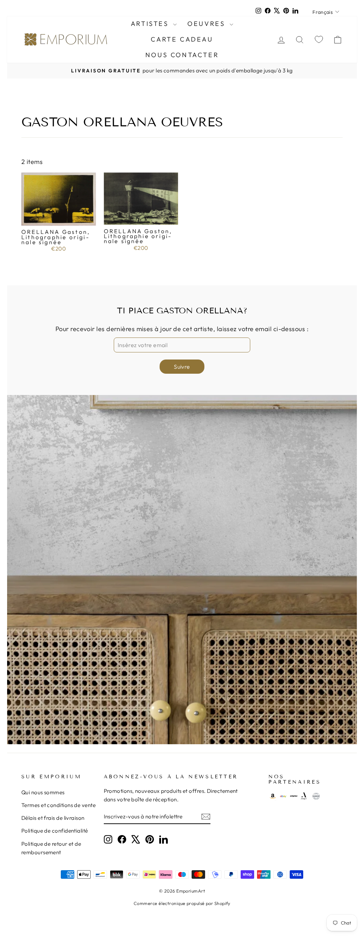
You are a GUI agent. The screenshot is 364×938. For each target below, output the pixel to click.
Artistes (151, 24)
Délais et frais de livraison (53, 817)
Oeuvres (207, 24)
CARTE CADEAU (182, 39)
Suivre (182, 366)
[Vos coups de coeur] (319, 39)
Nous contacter (182, 55)
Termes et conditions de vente (58, 805)
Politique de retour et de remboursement (51, 848)
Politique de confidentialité (54, 830)
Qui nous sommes (43, 792)
